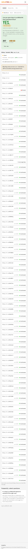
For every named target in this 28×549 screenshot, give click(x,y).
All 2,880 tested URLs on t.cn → (10, 61)
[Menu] (25, 2)
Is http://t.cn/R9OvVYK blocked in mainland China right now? (12, 492)
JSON (11, 506)
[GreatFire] (6, 2)
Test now (6, 46)
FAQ (16, 8)
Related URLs (11, 8)
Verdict (4, 8)
